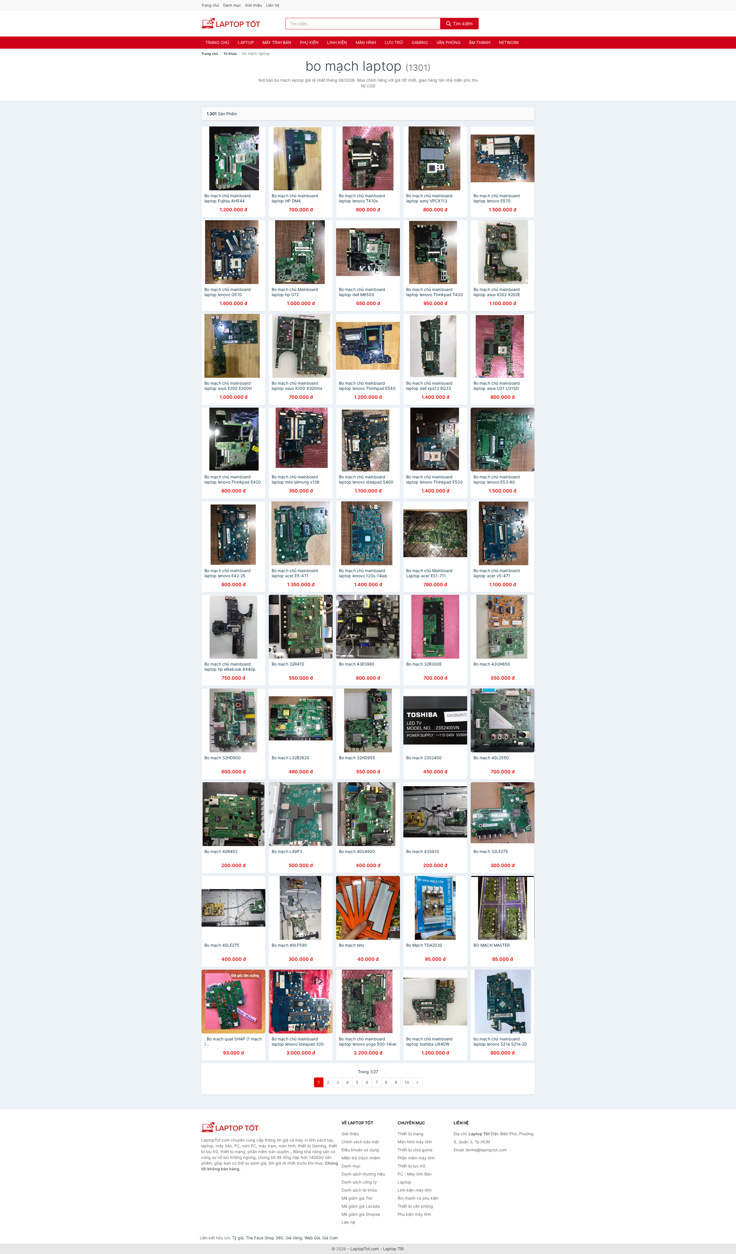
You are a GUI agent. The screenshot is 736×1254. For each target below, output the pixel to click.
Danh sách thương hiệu (363, 1173)
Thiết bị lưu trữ (411, 1165)
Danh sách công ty (359, 1182)
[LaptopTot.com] (230, 23)
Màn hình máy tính (415, 1141)
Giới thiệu (253, 5)
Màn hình (366, 42)
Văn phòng (448, 42)
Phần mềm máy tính (416, 1157)
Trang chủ (210, 5)
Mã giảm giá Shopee (361, 1214)
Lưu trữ (394, 42)
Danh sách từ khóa (359, 1190)
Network (509, 42)
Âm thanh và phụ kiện (418, 1198)
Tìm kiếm (462, 23)
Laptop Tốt (393, 1248)
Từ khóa (230, 53)
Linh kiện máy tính (415, 1190)
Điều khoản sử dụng (360, 1149)
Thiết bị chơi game (415, 1149)
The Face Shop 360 (264, 1237)
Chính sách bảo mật (360, 1141)
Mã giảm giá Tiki (357, 1198)
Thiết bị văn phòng (415, 1206)
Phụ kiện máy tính (414, 1214)
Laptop (246, 42)
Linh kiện (337, 42)
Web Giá (312, 1237)
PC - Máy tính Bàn (415, 1173)
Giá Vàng (293, 1237)
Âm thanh (479, 42)
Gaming (420, 42)
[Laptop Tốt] (230, 1128)
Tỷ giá (238, 1237)
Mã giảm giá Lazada (361, 1206)
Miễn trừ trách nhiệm (361, 1157)
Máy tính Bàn (276, 42)
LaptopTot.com (364, 1248)
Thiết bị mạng (410, 1133)
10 (407, 1082)
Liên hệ (272, 5)
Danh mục (232, 5)
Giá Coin (330, 1237)
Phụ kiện (309, 42)
